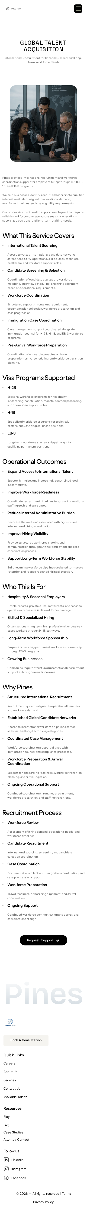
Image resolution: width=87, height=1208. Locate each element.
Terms (66, 1193)
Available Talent (15, 1097)
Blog (6, 1117)
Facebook (18, 1178)
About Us (10, 1072)
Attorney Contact (16, 1139)
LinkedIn (17, 1160)
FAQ (6, 1125)
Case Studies (13, 1132)
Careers (9, 1063)
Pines (43, 994)
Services (9, 1080)
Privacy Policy (43, 1202)
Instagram (18, 1169)
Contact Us (11, 1088)
